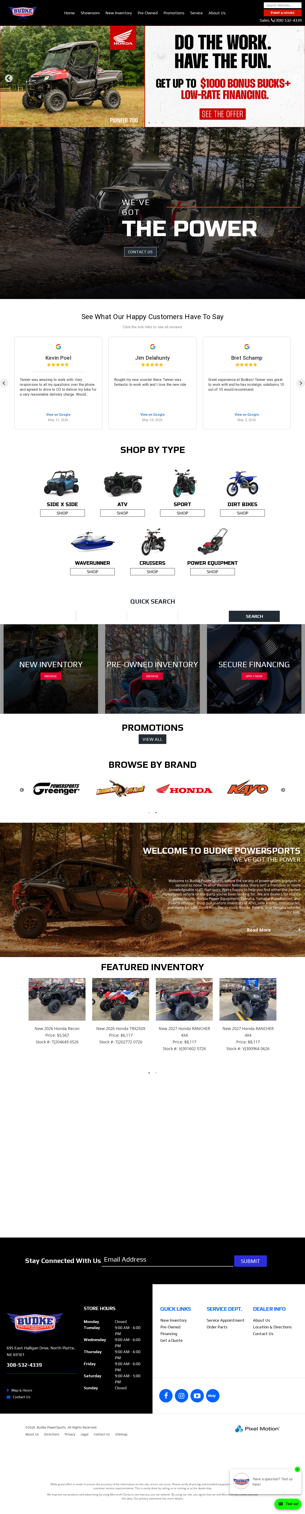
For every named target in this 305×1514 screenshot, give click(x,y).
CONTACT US (140, 281)
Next (297, 97)
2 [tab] (149, 152)
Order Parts (217, 1356)
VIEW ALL (152, 768)
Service (196, 12)
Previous (8, 97)
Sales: (281, 20)
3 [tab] (156, 152)
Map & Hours (21, 1419)
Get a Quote (171, 1369)
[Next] (301, 412)
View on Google (58, 444)
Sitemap (121, 1463)
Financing (168, 1362)
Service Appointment (225, 1349)
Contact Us (21, 1426)
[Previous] (4, 412)
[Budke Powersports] (42, 1352)
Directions (51, 1463)
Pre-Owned (148, 12)
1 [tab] (142, 152)
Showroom (90, 12)
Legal (84, 1463)
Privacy (70, 1463)
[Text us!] (288, 1505)
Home (69, 12)
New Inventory (118, 12)
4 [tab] (162, 152)
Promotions (173, 12)
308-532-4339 (24, 1394)
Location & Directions (272, 1356)
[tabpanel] (152, 91)
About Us (217, 12)
